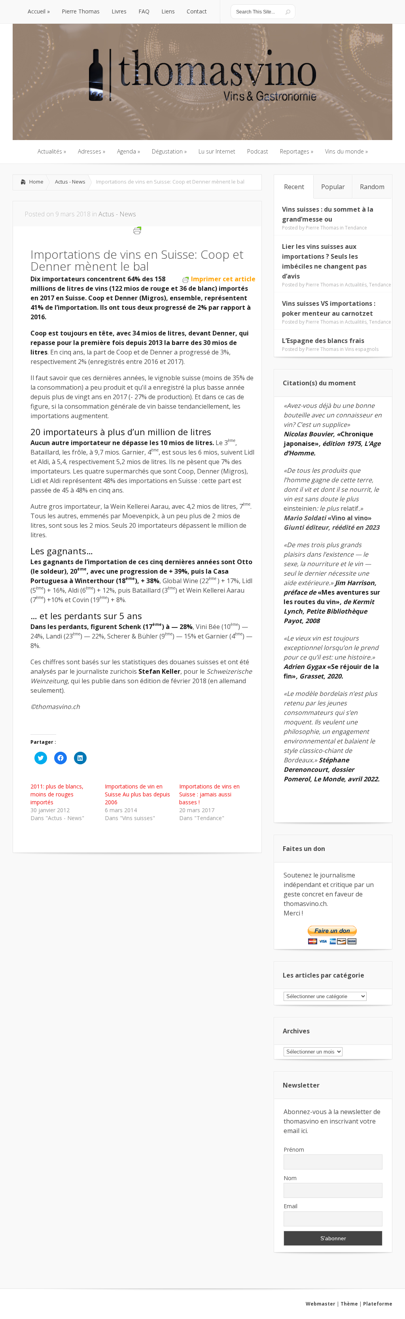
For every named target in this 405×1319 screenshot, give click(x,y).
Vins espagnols (362, 349)
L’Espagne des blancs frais (323, 340)
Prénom (294, 1149)
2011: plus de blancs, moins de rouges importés (56, 794)
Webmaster (320, 1303)
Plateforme (377, 1303)
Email (290, 1206)
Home (36, 181)
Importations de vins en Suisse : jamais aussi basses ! (209, 794)
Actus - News (70, 181)
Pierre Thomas (322, 227)
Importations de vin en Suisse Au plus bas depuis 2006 (137, 794)
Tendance (356, 227)
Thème (349, 1303)
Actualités (356, 284)
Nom (290, 1178)
